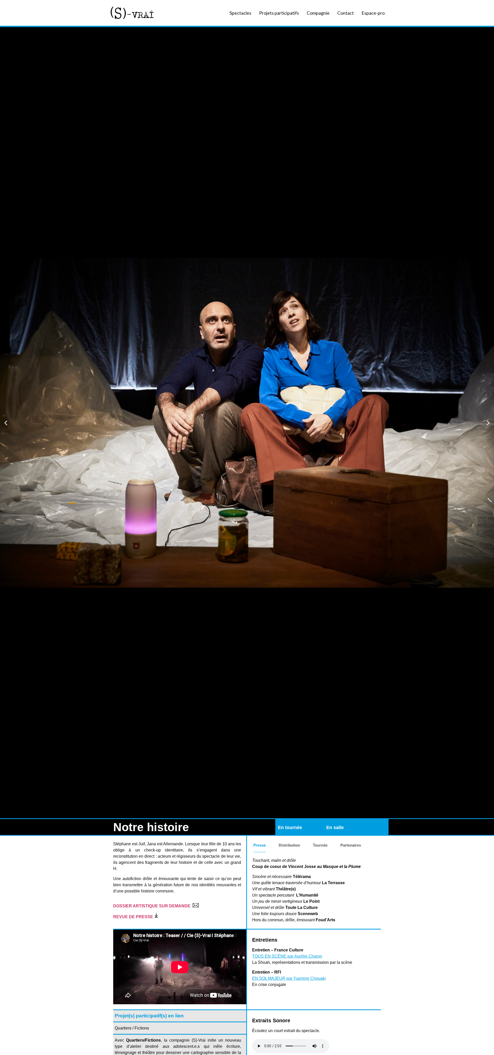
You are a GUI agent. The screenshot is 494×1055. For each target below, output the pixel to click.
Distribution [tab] (289, 845)
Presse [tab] (259, 845)
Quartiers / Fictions (132, 1028)
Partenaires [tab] (350, 845)
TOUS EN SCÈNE (269, 956)
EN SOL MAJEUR (268, 978)
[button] (6, 422)
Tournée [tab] (320, 845)
